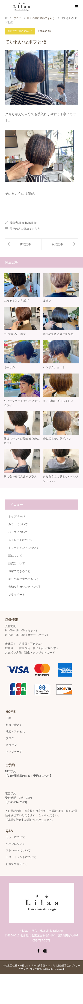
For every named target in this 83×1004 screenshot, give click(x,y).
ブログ (17, 18)
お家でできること (19, 571)
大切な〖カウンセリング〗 (25, 586)
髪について (15, 555)
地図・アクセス (15, 731)
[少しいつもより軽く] (23, 244)
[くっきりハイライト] (60, 244)
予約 (8, 718)
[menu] (76, 7)
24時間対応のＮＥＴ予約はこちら (29, 775)
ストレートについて (20, 540)
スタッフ (11, 745)
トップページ (16, 516)
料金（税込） (14, 725)
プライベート (16, 594)
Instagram (44, 950)
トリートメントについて (23, 547)
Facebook (38, 950)
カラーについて (18, 524)
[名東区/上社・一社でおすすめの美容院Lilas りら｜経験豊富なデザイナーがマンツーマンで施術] (41, 921)
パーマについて (18, 532)
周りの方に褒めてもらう (20, 31)
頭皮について (16, 563)
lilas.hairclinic (27, 222)
